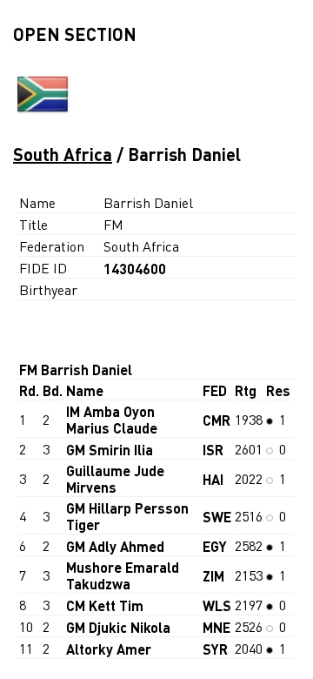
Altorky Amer (108, 649)
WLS (217, 605)
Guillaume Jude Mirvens (115, 478)
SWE (217, 516)
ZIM (213, 576)
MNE (216, 627)
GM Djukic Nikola (118, 627)
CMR (216, 420)
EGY (215, 546)
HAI (213, 479)
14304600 (134, 268)
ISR (213, 449)
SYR (215, 649)
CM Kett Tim (104, 605)
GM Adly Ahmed (115, 546)
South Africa (62, 154)
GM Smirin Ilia (109, 449)
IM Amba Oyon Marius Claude (111, 419)
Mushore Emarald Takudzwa (122, 575)
